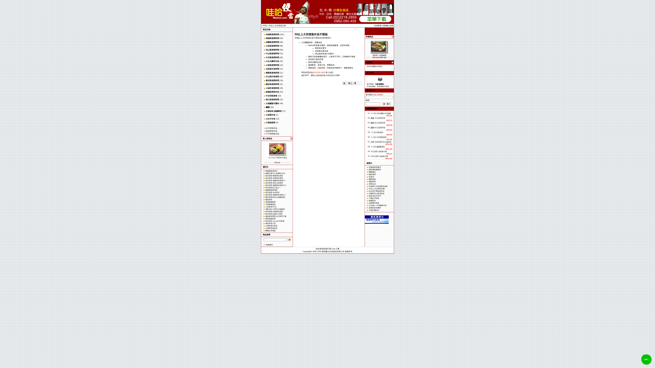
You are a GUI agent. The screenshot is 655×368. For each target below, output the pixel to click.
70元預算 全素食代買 (379, 151)
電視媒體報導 (270, 202)
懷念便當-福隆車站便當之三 (275, 185)
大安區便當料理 (272, 46)
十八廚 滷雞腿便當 (378, 147)
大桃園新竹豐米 (272, 103)
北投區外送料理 (272, 69)
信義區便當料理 (272, 42)
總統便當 (268, 200)
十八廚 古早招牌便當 (379, 137)
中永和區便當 (271, 96)
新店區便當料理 (272, 80)
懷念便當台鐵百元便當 (273, 214)
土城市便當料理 (272, 88)
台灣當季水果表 (271, 226)
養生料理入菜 (270, 223)
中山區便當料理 (272, 53)
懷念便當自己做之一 (273, 188)
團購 (268, 107)
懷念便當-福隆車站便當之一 (275, 180)
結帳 (392, 26)
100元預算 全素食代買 (379, 156)
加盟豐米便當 (374, 203)
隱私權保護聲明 (375, 170)
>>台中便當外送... (271, 128)
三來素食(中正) (271, 207)
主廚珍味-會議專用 (274, 111)
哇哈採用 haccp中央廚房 (274, 221)
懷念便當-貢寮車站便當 (274, 178)
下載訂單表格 (374, 198)
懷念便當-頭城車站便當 (274, 211)
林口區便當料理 (272, 99)
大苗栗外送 (270, 115)
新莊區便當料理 (272, 84)
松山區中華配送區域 (376, 191)
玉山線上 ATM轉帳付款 (378, 205)
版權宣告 (372, 201)
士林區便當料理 (272, 65)
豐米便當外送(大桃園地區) (275, 197)
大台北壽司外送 (272, 61)
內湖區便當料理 (272, 34)
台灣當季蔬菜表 (271, 228)
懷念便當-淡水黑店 (272, 192)
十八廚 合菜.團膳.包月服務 (381, 113)
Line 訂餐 (335, 249)
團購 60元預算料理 (378, 128)
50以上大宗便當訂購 (277, 26)
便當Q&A (372, 184)
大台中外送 (270, 119)
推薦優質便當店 (271, 171)
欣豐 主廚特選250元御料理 (381, 142)
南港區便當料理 (272, 38)
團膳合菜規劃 (270, 231)
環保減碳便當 (270, 219)
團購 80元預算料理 (378, 123)
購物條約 (372, 172)
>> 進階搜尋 (268, 245)
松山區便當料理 (272, 50)
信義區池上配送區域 (376, 193)
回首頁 (371, 177)
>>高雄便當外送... (271, 131)
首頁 (265, 26)
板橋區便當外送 (272, 92)
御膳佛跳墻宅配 (271, 190)
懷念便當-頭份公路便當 (274, 183)
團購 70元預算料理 (378, 118)
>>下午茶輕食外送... (272, 134)
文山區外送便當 (272, 76)
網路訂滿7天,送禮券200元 (275, 173)
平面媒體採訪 (270, 204)
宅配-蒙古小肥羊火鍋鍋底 (275, 209)
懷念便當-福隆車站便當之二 (275, 195)
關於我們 (372, 174)
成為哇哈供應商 (375, 208)
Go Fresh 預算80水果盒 (277, 158)
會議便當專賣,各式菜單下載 (275, 216)
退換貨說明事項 (375, 167)
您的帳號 (378, 26)
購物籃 (386, 26)
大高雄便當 (270, 122)
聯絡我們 (372, 181)
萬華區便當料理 (272, 73)
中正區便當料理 (272, 57)
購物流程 (372, 179)
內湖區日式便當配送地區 (378, 186)
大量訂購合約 (374, 210)
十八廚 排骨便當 (377, 132)
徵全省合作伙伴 (375, 196)
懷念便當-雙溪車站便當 (274, 176)
